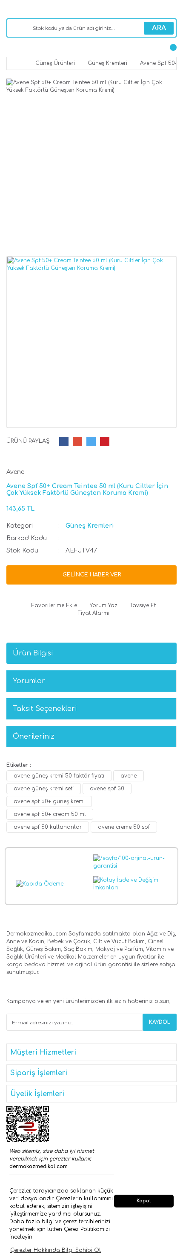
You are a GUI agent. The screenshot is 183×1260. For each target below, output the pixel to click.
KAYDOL (159, 1022)
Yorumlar (29, 681)
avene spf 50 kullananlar (48, 827)
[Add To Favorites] (52, 605)
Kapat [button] (144, 1201)
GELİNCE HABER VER (92, 575)
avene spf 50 (107, 789)
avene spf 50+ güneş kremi (49, 801)
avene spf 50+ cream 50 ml (50, 814)
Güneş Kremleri (90, 526)
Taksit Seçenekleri (45, 709)
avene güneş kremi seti (44, 789)
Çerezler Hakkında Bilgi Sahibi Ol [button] (55, 1250)
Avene (15, 472)
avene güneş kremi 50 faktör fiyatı (59, 776)
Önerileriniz (33, 736)
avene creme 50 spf (124, 827)
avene (128, 776)
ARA (159, 28)
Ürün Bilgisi (33, 653)
